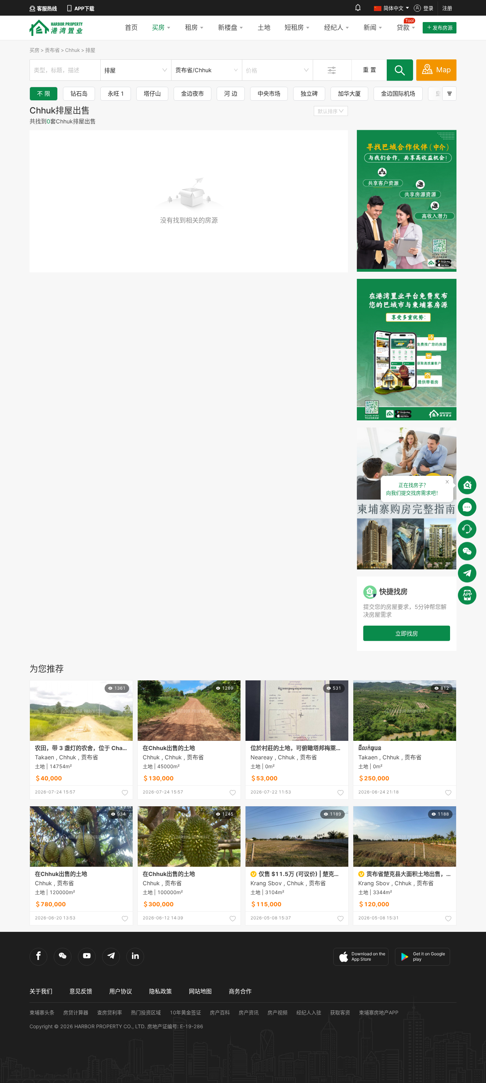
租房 (191, 27)
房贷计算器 (75, 1012)
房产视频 (277, 1012)
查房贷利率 (109, 1012)
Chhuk (72, 50)
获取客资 (340, 1012)
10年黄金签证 (185, 1012)
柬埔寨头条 (42, 1012)
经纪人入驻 (308, 1012)
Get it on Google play (429, 956)
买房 (158, 27)
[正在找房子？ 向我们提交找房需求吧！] (467, 485)
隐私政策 (160, 991)
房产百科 (220, 1012)
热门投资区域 (146, 1012)
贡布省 (52, 50)
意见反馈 (80, 991)
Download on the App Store (368, 956)
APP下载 (84, 8)
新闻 (370, 27)
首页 (131, 27)
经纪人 (333, 27)
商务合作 (240, 991)
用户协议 (120, 991)
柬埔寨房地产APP (378, 1012)
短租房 (294, 27)
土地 (264, 27)
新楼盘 (227, 27)
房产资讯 (249, 1012)
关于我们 (41, 991)
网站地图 (200, 991)
